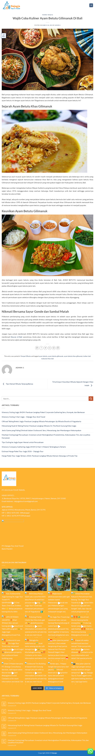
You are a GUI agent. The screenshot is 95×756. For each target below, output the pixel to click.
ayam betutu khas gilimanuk (73, 356)
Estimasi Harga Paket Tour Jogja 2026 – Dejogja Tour (22, 451)
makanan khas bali (47, 359)
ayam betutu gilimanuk (55, 356)
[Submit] (91, 398)
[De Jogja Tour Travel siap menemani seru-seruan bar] (59, 626)
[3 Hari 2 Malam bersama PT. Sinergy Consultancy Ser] (13, 673)
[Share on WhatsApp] (37, 348)
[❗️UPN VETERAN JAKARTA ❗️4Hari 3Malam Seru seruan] (13, 626)
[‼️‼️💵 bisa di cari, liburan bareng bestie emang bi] (82, 626)
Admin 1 (58, 25)
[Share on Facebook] (41, 348)
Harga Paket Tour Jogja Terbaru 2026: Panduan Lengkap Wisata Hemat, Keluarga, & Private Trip (39, 456)
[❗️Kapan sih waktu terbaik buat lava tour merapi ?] (82, 650)
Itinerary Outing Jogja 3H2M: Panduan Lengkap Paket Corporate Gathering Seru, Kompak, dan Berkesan (43, 412)
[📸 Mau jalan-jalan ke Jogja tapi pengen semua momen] (82, 673)
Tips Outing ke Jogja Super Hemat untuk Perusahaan (23, 442)
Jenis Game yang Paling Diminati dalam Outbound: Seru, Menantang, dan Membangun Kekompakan (41, 430)
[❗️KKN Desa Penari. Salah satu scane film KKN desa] (36, 603)
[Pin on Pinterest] (54, 348)
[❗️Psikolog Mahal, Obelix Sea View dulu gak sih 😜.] (36, 626)
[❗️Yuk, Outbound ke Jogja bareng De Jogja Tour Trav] (13, 603)
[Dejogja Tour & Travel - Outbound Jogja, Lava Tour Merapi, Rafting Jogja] (11, 5)
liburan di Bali (16, 337)
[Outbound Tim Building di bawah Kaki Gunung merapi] (36, 673)
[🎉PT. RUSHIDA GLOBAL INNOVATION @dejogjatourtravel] (13, 580)
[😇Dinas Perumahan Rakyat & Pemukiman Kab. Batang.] (82, 603)
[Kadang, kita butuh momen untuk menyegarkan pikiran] (59, 580)
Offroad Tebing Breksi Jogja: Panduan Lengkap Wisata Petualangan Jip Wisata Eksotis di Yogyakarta (41, 421)
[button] (91, 5)
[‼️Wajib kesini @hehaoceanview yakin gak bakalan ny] (59, 603)
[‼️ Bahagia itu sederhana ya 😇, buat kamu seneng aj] (36, 650)
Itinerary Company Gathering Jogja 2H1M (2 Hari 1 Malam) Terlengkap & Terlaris (34, 447)
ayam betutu (43, 356)
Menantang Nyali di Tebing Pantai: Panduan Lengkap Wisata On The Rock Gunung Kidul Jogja (39, 426)
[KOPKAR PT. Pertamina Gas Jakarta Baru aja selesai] (36, 580)
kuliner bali (86, 356)
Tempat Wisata (47, 15)
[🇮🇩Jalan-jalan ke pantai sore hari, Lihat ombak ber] (59, 650)
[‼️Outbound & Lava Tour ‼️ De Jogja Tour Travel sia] (13, 650)
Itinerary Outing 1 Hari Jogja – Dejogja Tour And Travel (23, 417)
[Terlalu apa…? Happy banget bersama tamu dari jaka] (59, 673)
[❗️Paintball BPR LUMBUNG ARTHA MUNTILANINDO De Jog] (82, 580)
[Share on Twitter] (45, 348)
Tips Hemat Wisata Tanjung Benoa (19, 384)
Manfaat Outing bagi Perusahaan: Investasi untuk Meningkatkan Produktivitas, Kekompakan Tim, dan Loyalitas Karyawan (46, 436)
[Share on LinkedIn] (58, 348)
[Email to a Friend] (50, 348)
